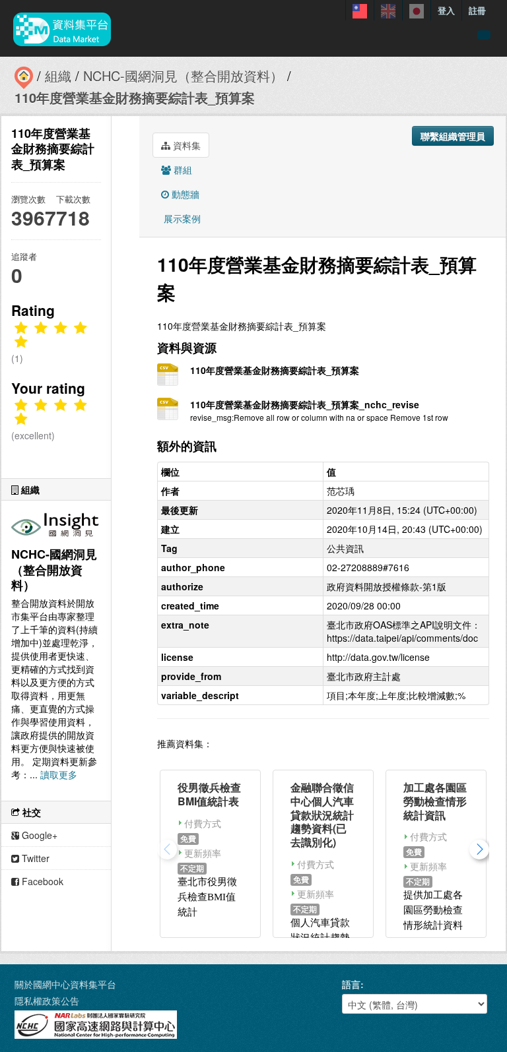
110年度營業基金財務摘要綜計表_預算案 (135, 97)
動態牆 (184, 194)
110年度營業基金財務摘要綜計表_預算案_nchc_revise (304, 404)
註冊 (477, 10)
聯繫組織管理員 (453, 135)
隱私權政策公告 (47, 1000)
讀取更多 (58, 774)
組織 (58, 75)
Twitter (34, 858)
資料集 (185, 145)
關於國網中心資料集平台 (65, 984)
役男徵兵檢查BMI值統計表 (209, 794)
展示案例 (181, 218)
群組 (181, 169)
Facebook (41, 881)
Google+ (38, 835)
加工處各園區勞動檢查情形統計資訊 (435, 801)
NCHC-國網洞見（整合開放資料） (183, 75)
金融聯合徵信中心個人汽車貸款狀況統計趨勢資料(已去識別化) (322, 815)
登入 (446, 10)
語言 (351, 984)
